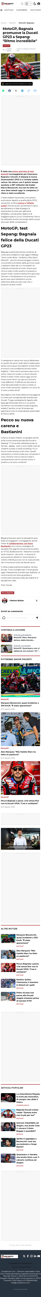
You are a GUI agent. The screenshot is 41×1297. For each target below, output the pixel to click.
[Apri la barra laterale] (1, 10)
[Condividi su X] (16, 90)
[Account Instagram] (31, 1256)
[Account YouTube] (38, 1256)
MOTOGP (9, 10)
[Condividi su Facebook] (9, 90)
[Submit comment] (37, 617)
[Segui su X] (36, 600)
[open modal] (38, 3)
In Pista (19, 1134)
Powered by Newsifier (20, 1289)
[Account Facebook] (27, 1256)
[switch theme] (34, 3)
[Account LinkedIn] (35, 1256)
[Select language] (28, 4)
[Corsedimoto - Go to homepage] (9, 1256)
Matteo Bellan (9, 49)
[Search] (22, 3)
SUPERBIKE (22, 10)
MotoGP (6, 46)
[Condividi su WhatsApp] (3, 90)
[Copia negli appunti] (28, 90)
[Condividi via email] (35, 90)
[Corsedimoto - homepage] (9, 3)
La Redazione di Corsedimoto (20, 1263)
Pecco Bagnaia (7, 593)
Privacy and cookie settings (20, 1245)
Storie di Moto (22, 1105)
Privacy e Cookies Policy (21, 1267)
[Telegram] (22, 90)
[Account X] (24, 1256)
